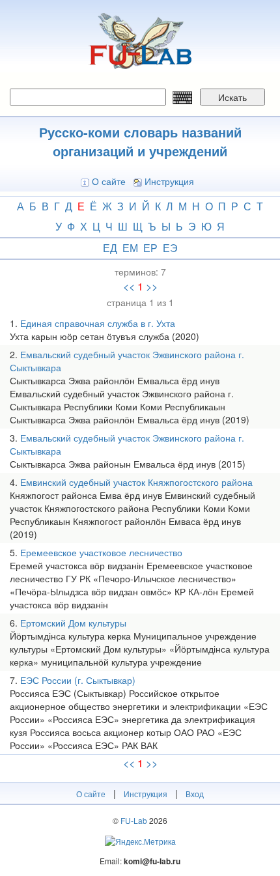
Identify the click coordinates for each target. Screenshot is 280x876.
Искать (232, 97)
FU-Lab (133, 820)
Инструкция (169, 181)
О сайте (109, 181)
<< (129, 286)
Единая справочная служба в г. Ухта (97, 323)
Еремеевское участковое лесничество (101, 552)
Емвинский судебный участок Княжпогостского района (136, 481)
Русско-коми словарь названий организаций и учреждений (140, 141)
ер (150, 247)
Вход (195, 793)
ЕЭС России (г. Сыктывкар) (77, 679)
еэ (170, 247)
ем (130, 247)
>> (152, 286)
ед (110, 247)
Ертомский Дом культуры (73, 622)
